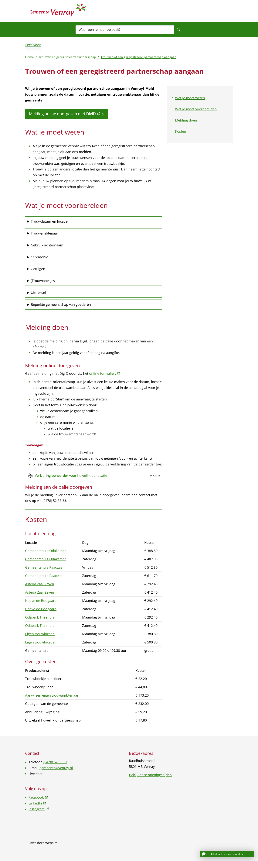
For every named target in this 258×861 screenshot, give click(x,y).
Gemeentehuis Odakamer (45, 550)
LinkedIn (37, 803)
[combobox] (125, 29)
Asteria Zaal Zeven (39, 584)
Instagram (39, 809)
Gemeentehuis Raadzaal (44, 567)
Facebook (38, 797)
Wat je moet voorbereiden (196, 109)
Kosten (180, 131)
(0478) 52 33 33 (55, 762)
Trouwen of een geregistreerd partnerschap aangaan (138, 57)
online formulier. (104, 373)
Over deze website (43, 843)
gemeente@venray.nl (56, 768)
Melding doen (186, 120)
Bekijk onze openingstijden (150, 775)
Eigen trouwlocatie (40, 634)
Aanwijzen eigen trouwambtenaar (51, 695)
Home (29, 57)
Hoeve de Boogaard (40, 600)
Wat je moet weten (190, 98)
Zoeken (178, 29)
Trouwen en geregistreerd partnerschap (67, 57)
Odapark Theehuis (39, 617)
